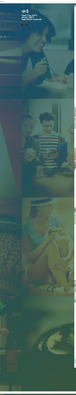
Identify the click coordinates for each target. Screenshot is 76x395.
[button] (70, 1)
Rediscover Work (66, 1)
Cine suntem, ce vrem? (56, 392)
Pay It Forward (46, 1)
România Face (62, 1)
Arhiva (72, 392)
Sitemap (71, 392)
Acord (62, 392)
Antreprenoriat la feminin (57, 1)
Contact (74, 392)
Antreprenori (38, 1)
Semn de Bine (42, 1)
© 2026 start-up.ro (2, 392)
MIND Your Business (51, 1)
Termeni (67, 392)
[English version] (69, 1)
